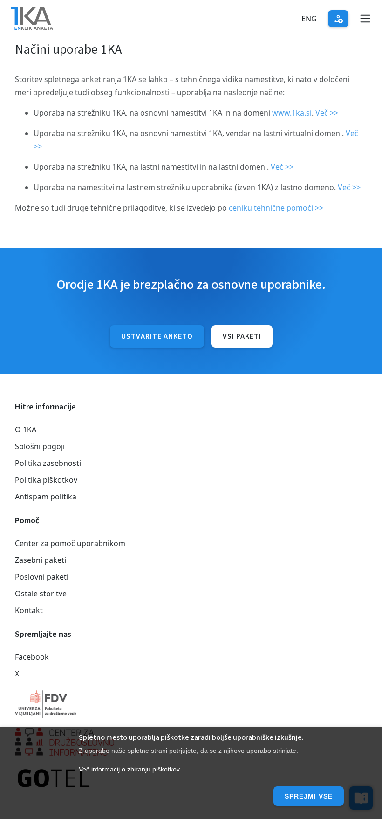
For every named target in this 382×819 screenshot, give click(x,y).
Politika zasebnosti (48, 463)
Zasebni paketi (40, 560)
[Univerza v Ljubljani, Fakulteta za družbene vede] (191, 704)
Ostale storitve (41, 593)
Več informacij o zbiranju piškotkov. (130, 769)
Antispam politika (45, 496)
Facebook (32, 657)
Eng (309, 19)
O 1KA (25, 429)
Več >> (326, 113)
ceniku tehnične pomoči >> (276, 208)
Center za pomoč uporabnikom (70, 543)
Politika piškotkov (46, 480)
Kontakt (29, 610)
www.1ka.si (292, 113)
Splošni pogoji (40, 446)
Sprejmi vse (309, 796)
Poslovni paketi (41, 577)
